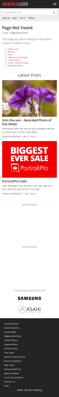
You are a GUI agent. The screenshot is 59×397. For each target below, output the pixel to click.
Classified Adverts (15, 65)
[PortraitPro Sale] (29, 159)
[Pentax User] (15, 3)
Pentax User (13, 49)
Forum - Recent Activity (18, 63)
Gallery (31, 18)
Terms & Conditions (13, 377)
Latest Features (11, 328)
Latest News (10, 332)
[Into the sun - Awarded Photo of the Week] (29, 98)
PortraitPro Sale (14, 181)
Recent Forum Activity (14, 356)
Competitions (10, 348)
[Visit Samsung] (29, 299)
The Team (9, 352)
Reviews (11, 51)
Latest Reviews (11, 323)
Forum (22, 18)
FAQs (6, 385)
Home (5, 32)
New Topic (9, 365)
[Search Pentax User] (54, 12)
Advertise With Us (12, 369)
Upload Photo (10, 344)
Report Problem (11, 373)
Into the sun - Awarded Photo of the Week (26, 122)
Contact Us (9, 381)
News (10, 54)
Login (14, 18)
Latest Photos (14, 60)
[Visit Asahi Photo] (29, 310)
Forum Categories (12, 361)
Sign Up (6, 18)
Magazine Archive (12, 336)
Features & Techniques (18, 57)
